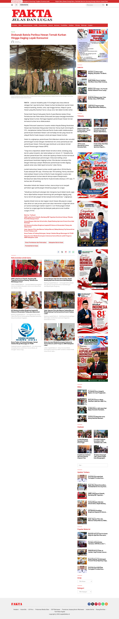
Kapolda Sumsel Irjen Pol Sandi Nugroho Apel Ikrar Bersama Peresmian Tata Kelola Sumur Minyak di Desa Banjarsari (97, 534)
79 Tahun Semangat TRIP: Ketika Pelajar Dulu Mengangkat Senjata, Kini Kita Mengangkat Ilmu (100, 456)
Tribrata (77, 25)
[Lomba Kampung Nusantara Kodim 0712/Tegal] (84, 434)
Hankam (71, 25)
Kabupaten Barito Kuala (56, 242)
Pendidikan (64, 25)
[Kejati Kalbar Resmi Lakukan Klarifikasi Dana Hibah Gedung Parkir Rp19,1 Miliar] (82, 82)
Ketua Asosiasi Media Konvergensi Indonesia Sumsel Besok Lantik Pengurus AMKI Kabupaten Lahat (48, 236)
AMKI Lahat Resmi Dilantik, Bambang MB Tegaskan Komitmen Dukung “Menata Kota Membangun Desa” (48, 217)
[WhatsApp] (102, 604)
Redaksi (16, 609)
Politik (35, 25)
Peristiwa (14, 25)
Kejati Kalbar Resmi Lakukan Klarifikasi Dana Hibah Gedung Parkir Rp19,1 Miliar (97, 81)
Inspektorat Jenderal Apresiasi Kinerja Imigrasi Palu (83, 456)
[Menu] (12, 5)
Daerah (50, 25)
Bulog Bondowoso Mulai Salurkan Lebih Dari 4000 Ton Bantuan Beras (97, 400)
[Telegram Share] (69, 252)
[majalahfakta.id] (32, 15)
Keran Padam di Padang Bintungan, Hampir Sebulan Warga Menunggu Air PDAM (48, 233)
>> (16, 4)
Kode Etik (23, 609)
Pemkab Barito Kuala (31, 246)
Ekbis (20, 25)
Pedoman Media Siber (42, 609)
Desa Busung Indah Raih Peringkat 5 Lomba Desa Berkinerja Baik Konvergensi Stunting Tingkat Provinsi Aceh (97, 477)
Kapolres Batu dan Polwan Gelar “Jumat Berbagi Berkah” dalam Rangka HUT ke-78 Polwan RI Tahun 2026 (84, 130)
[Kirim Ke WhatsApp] (73, 252)
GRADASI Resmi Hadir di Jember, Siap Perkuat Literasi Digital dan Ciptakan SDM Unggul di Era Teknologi (97, 551)
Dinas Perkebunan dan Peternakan (35, 242)
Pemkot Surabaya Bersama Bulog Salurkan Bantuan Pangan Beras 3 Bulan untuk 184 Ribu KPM (98, 417)
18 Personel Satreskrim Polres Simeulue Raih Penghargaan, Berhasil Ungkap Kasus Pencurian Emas (83, 145)
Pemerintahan (43, 25)
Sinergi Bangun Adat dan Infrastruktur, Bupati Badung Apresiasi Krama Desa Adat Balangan (49, 222)
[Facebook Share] (58, 252)
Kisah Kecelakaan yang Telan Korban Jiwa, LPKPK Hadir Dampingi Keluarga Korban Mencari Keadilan (97, 98)
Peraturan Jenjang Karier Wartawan (73, 609)
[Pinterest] (96, 604)
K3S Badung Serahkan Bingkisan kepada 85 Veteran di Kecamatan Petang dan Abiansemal (48, 226)
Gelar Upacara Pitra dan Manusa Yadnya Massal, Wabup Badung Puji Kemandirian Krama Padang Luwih (49, 230)
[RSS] (106, 604)
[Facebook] (89, 604)
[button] (103, 4)
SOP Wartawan (55, 609)
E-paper (90, 25)
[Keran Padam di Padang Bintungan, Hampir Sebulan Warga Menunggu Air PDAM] (26, 331)
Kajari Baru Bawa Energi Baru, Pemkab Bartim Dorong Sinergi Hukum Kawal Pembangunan (53, 1)
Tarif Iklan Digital (59, 611)
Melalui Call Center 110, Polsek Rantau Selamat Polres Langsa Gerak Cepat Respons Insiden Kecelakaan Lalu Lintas (97, 89)
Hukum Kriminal (27, 25)
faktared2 (17, 41)
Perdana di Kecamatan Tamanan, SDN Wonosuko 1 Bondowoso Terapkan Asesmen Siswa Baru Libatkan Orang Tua (98, 543)
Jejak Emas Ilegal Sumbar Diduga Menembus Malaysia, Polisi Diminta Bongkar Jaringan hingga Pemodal (97, 106)
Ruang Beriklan (100, 609)
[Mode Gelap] (107, 5)
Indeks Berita (24, 4)
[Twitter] (92, 604)
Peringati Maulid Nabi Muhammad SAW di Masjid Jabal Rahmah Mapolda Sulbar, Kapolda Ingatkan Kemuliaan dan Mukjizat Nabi (100, 130)
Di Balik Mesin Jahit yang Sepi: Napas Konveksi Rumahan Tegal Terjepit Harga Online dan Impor (98, 409)
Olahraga (84, 25)
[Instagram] (99, 604)
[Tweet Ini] (62, 252)
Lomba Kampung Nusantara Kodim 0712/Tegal (82, 441)
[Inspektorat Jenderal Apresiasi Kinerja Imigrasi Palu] (84, 449)
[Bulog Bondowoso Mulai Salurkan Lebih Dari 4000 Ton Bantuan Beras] (82, 401)
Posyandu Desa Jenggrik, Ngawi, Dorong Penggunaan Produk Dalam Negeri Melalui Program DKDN (97, 392)
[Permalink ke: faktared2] (12, 42)
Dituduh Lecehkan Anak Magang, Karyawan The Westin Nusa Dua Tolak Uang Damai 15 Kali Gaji (97, 72)
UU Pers (30, 609)
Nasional (56, 25)
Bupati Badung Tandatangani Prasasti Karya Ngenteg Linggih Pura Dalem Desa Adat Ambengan (98, 560)
